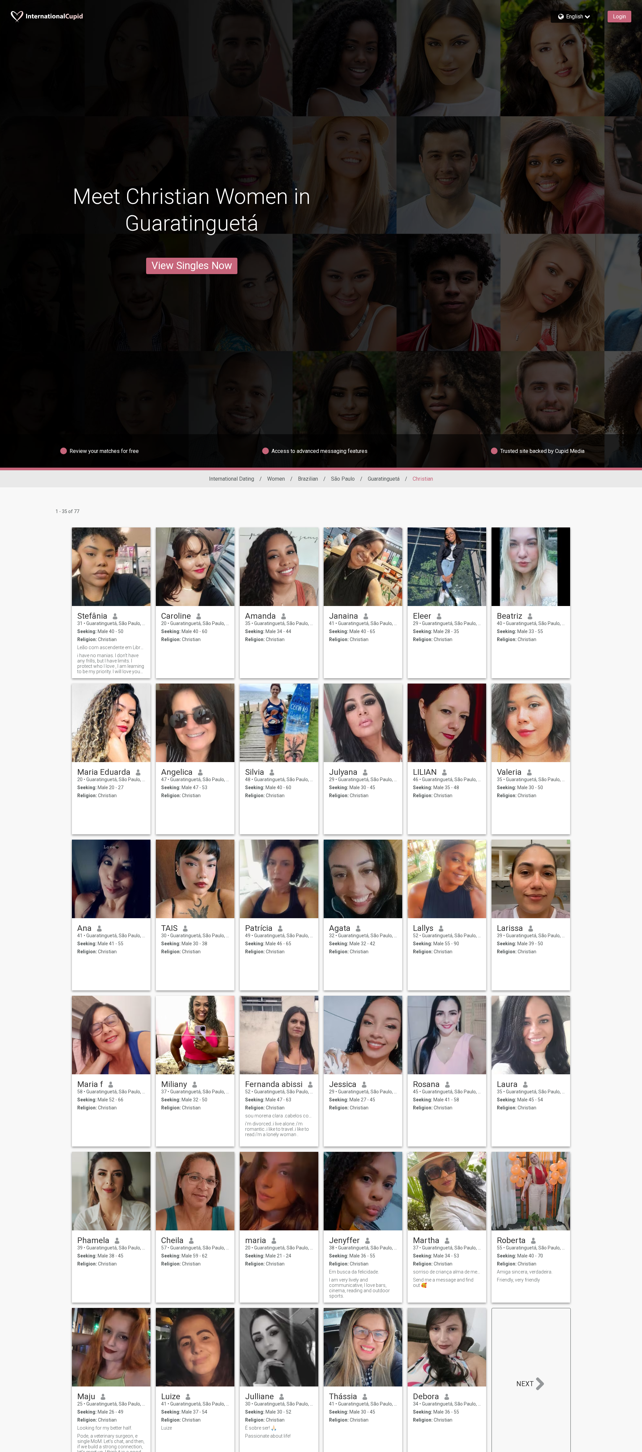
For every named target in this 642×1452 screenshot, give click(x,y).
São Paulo (343, 479)
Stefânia (92, 616)
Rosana (426, 1084)
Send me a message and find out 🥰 (443, 1282)
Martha (426, 1240)
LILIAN (425, 772)
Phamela (93, 1240)
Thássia (343, 1396)
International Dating (231, 479)
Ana (84, 928)
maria (255, 1240)
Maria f (90, 1084)
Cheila (172, 1240)
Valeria (509, 772)
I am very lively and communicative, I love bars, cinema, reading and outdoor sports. (359, 1288)
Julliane (259, 1396)
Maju (86, 1396)
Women (276, 479)
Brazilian (308, 479)
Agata (339, 928)
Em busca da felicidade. (354, 1272)
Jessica (342, 1084)
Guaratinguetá (384, 479)
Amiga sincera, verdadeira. (524, 1272)
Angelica (177, 772)
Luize (170, 1396)
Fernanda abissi (274, 1084)
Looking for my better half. (104, 1428)
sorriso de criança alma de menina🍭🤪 (447, 1272)
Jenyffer (344, 1240)
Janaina (343, 616)
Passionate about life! (268, 1436)
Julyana (343, 772)
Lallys (423, 928)
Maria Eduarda (103, 772)
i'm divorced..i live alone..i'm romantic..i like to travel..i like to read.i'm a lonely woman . (277, 1129)
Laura (507, 1084)
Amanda (260, 616)
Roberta (511, 1240)
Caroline (176, 616)
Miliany (174, 1084)
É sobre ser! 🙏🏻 (261, 1428)
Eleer (422, 616)
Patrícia (259, 928)
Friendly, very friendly (518, 1280)
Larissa (510, 928)
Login (619, 16)
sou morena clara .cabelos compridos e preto (279, 1115)
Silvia (254, 772)
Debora (426, 1396)
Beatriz (509, 616)
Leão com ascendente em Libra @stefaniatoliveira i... (111, 647)
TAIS (169, 928)
